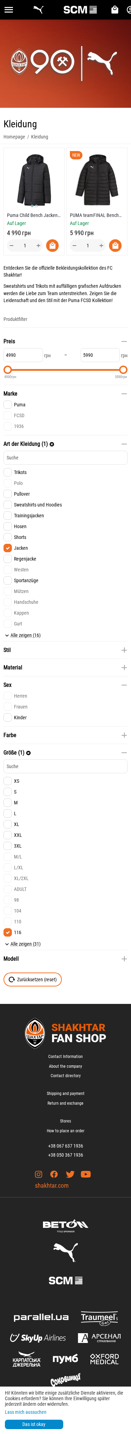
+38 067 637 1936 (65, 1146)
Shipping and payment (66, 1093)
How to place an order (66, 1130)
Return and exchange (65, 1103)
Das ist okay (33, 1424)
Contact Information (65, 1056)
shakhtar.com (52, 1185)
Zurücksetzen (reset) (37, 979)
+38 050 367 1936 (65, 1155)
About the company (65, 1066)
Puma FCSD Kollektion (89, 300)
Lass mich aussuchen (25, 1412)
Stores (65, 1121)
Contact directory (66, 1075)
